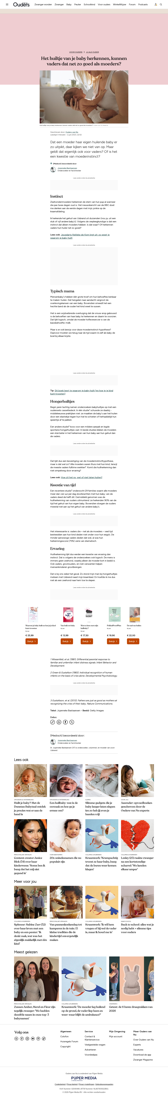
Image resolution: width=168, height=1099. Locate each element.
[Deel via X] (71, 722)
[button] (86, 1084)
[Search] (161, 4)
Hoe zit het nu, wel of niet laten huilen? (81, 477)
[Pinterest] (38, 1038)
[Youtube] (33, 1038)
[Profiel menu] (155, 4)
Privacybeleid (72, 1084)
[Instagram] (27, 1038)
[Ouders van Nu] (21, 4)
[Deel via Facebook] (65, 722)
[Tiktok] (44, 1038)
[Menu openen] (7, 4)
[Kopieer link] (52, 722)
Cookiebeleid (60, 1084)
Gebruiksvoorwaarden (104, 1084)
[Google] (16, 1038)
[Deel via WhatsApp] (59, 722)
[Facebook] (22, 1038)
